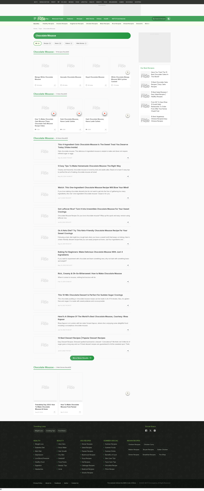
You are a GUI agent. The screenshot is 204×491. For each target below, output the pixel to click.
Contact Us (75, 483)
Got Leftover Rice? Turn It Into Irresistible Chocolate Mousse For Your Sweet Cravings (93, 210)
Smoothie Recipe (111, 465)
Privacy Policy (37, 483)
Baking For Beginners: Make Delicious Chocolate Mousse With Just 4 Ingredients (90, 253)
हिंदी (58, 2)
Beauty (60, 441)
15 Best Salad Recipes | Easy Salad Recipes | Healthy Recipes (159, 94)
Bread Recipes (129, 23)
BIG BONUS (129, 2)
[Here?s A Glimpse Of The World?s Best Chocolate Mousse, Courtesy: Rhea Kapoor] (44, 323)
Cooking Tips (50, 431)
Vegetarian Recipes (77, 23)
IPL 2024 (64, 2)
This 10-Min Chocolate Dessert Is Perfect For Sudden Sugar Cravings (90, 295)
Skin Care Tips (110, 458)
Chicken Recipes (92, 23)
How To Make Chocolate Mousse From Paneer (70, 406)
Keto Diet (38, 451)
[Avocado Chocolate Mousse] (71, 66)
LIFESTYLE (84, 2)
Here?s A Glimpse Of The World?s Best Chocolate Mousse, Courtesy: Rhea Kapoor (93, 317)
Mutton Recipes (133, 449)
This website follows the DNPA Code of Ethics (121, 483)
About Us (48, 483)
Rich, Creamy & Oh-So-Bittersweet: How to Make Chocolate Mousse (90, 273)
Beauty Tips (62, 465)
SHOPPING (138, 2)
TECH (105, 2)
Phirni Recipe (109, 469)
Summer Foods (110, 447)
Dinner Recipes (87, 444)
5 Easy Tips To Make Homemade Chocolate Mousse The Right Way (89, 166)
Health (106, 19)
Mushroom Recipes (88, 455)
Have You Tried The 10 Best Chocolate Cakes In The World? (159, 74)
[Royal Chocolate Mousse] (96, 66)
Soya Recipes (87, 458)
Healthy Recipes (48, 23)
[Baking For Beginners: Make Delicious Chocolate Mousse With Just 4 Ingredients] (44, 258)
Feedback (58, 483)
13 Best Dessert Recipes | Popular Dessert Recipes (81, 338)
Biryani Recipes (148, 449)
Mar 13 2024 (64, 412)
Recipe (47, 43)
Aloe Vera (61, 444)
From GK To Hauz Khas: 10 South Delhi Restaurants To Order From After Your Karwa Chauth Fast (159, 106)
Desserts (139, 23)
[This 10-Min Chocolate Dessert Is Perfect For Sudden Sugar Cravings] (44, 301)
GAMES (121, 2)
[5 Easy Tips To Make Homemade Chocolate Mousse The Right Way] (44, 172)
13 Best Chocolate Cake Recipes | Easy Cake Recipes (159, 84)
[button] (128, 72)
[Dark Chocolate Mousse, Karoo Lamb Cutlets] (71, 108)
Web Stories (90, 19)
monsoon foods (58, 19)
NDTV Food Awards (118, 19)
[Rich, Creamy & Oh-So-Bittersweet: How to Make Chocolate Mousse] (44, 280)
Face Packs (62, 462)
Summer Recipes (111, 444)
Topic (40, 28)
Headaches (39, 469)
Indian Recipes (133, 441)
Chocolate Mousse (49, 28)
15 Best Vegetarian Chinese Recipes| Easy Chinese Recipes (159, 119)
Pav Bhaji (162, 455)
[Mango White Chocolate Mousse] (45, 66)
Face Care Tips (110, 462)
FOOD (77, 2)
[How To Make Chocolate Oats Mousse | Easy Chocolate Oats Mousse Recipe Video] (45, 108)
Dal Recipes (86, 462)
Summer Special (111, 441)
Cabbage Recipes (88, 465)
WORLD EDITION (44, 2)
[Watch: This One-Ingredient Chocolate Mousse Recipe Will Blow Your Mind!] (44, 194)
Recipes (80, 19)
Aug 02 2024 (39, 412)
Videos (99, 19)
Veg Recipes (85, 441)
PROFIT (53, 2)
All (37, 43)
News (58, 43)
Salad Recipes (87, 447)
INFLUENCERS (113, 2)
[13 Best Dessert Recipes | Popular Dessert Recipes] (44, 345)
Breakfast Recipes (149, 455)
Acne (60, 469)
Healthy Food (39, 462)
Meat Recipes (105, 23)
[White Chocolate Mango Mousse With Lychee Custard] (122, 66)
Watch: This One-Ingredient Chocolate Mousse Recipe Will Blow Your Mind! (93, 187)
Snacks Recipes (62, 23)
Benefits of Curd (111, 455)
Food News (62, 431)
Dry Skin (61, 455)
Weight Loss (39, 431)
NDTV (36, 2)
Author (66, 483)
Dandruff (61, 458)
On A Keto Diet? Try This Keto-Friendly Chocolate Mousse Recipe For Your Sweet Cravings (92, 231)
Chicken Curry (149, 444)
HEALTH (91, 2)
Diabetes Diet (40, 447)
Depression (39, 455)
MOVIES (71, 2)
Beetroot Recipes (88, 469)
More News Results (80, 358)
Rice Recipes (116, 23)
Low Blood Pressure (42, 458)
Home (35, 28)
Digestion (38, 465)
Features (70, 19)
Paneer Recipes (87, 451)
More (147, 23)
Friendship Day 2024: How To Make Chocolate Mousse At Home (45, 407)
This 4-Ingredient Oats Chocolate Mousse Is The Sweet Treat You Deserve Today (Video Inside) (93, 145)
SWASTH (99, 2)
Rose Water (62, 447)
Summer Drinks (110, 451)
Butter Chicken (162, 449)
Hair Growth (62, 451)
